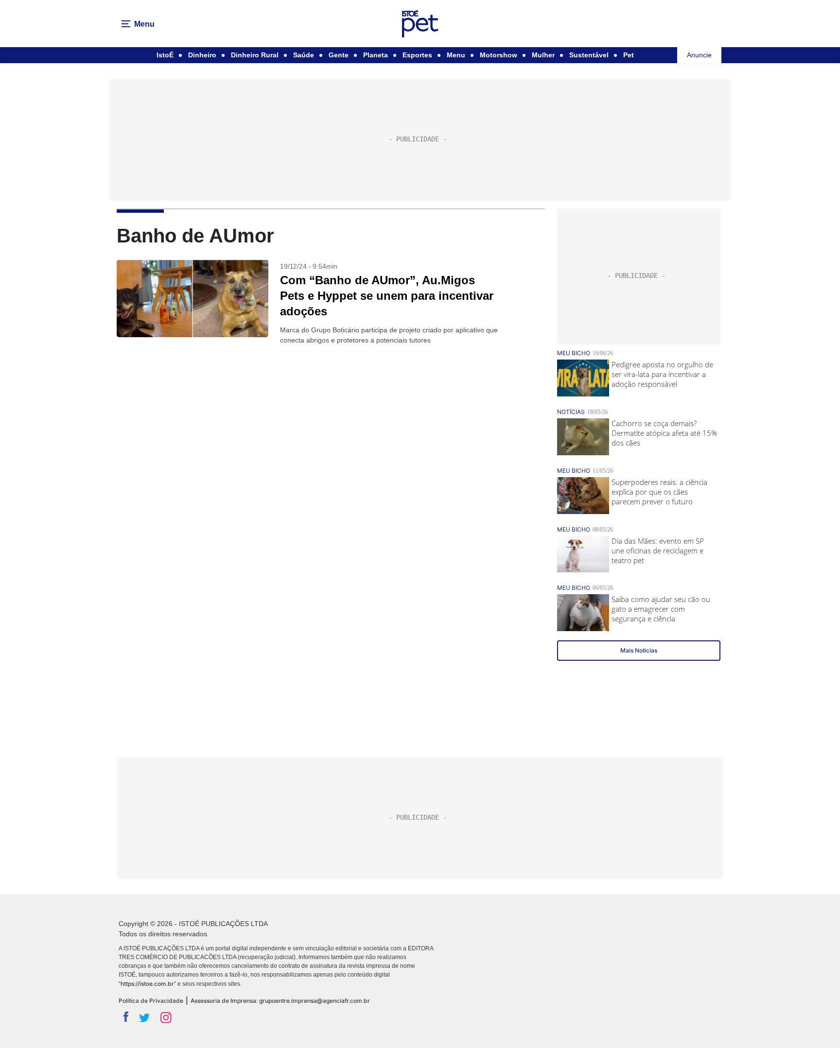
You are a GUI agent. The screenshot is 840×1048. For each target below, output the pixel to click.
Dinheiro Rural (255, 55)
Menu (456, 55)
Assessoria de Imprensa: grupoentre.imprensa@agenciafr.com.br (280, 1000)
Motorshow (498, 55)
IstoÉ (165, 55)
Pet (628, 55)
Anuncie (699, 55)
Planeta (375, 55)
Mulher (543, 55)
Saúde (303, 55)
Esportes (417, 55)
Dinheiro (202, 55)
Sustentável (589, 55)
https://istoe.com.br (147, 983)
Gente (339, 55)
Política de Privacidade (151, 1000)
